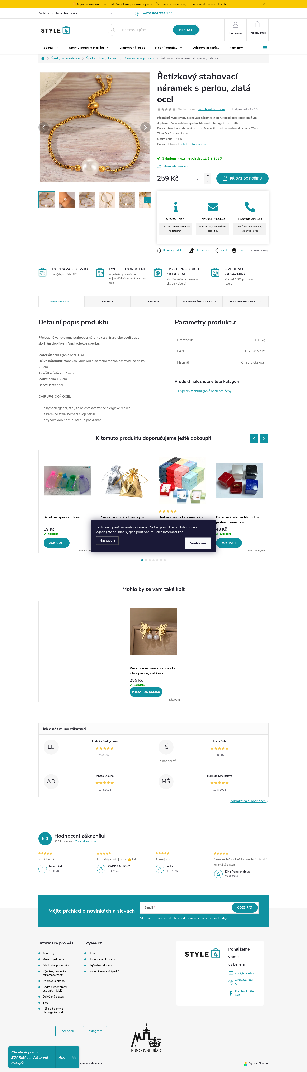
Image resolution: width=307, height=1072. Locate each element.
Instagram (95, 1031)
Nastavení (107, 540)
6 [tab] (161, 560)
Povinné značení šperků (104, 971)
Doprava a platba (54, 981)
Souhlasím (198, 543)
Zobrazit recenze (85, 842)
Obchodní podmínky (56, 965)
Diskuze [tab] (153, 301)
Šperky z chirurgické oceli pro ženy (205, 391)
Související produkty (197, 301)
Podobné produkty (243, 301)
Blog (45, 1003)
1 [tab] (142, 560)
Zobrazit (56, 543)
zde (180, 532)
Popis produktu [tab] (61, 301)
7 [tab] (165, 560)
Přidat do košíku (246, 178)
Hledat (185, 30)
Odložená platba (53, 997)
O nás (92, 953)
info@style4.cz (244, 973)
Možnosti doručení (176, 166)
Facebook (67, 1031)
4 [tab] (153, 560)
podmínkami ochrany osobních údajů (204, 918)
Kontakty (43, 13)
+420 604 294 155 (245, 982)
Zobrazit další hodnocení (248, 801)
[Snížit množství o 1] (207, 181)
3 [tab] (150, 560)
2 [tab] (146, 560)
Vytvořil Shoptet (259, 1063)
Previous (254, 438)
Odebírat (244, 908)
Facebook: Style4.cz (245, 993)
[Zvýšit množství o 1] (207, 176)
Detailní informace (191, 144)
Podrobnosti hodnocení (211, 109)
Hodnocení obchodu (102, 959)
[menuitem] (51, 47)
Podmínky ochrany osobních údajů (55, 989)
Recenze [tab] (107, 301)
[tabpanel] (67, 501)
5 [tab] (157, 560)
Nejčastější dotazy (100, 965)
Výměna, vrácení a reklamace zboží (54, 973)
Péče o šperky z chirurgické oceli (53, 1010)
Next (264, 438)
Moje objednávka (66, 13)
